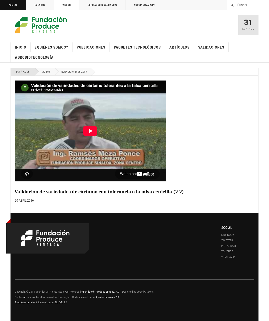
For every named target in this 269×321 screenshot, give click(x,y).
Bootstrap (20, 297)
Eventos (39, 5)
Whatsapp (228, 256)
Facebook (227, 235)
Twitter (227, 240)
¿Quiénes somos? (51, 47)
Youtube (227, 251)
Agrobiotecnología (34, 57)
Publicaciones (91, 47)
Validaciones (211, 47)
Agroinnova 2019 (144, 5)
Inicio (20, 47)
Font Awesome (23, 302)
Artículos (179, 47)
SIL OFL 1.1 (61, 302)
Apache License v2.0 (107, 297)
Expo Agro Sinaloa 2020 (102, 5)
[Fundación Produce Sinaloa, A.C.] (41, 25)
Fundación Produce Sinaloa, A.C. (101, 291)
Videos (66, 5)
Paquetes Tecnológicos (137, 47)
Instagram (228, 245)
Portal (12, 5)
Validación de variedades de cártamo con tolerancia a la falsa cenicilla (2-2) (99, 192)
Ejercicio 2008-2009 (74, 71)
